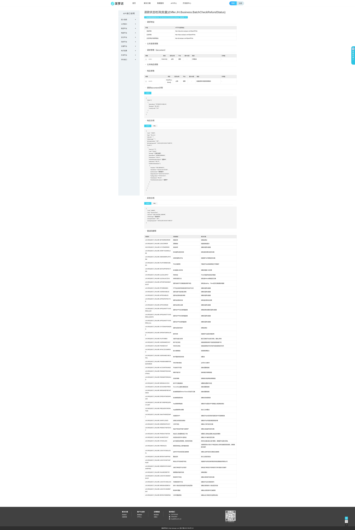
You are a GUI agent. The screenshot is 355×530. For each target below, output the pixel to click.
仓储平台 (124, 46)
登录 (233, 3)
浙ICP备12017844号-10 (186, 528)
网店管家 (156, 514)
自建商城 (124, 517)
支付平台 (124, 37)
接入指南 (124, 19)
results (150, 81)
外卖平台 (124, 55)
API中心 (174, 3)
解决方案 (147, 3)
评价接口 (124, 59)
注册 (240, 3)
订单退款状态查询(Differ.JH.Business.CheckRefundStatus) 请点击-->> (166, 17)
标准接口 (124, 514)
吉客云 (155, 517)
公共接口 (124, 24)
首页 (134, 3)
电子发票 (124, 50)
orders (150, 59)
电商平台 (124, 33)
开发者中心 (187, 3)
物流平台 (124, 28)
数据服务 (160, 3)
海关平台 (124, 42)
